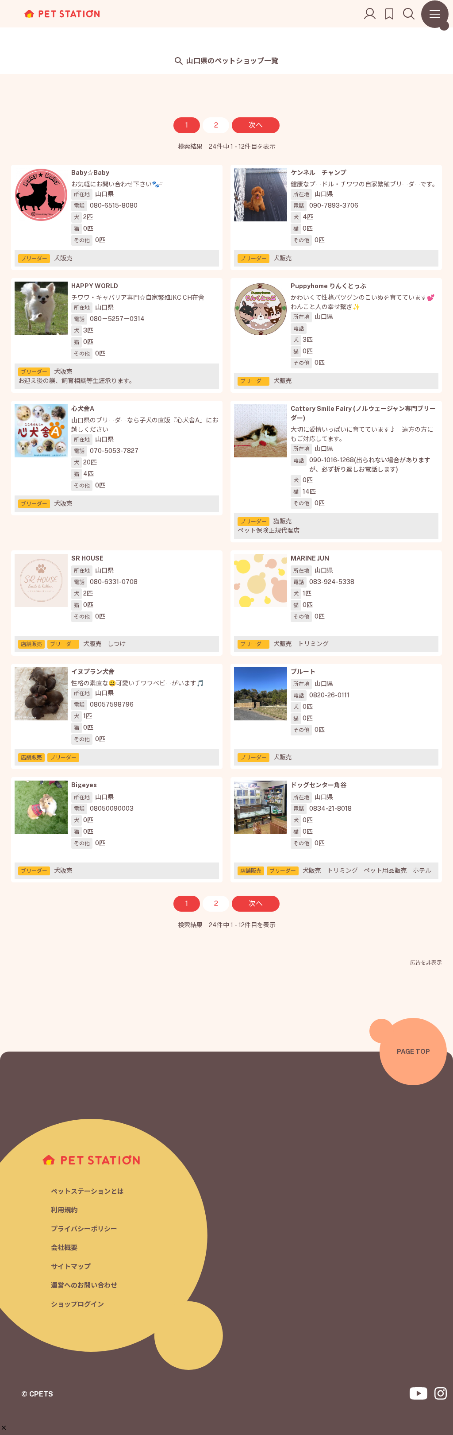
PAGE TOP (413, 1051)
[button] (3, 1427)
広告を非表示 (426, 962)
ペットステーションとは (87, 1191)
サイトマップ (71, 1266)
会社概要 (64, 1247)
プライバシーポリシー (84, 1229)
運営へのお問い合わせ (84, 1285)
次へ (256, 125)
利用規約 (64, 1210)
